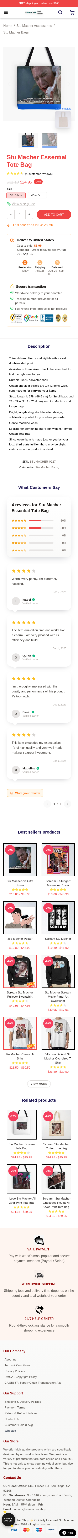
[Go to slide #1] (28, 140)
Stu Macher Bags (16, 32)
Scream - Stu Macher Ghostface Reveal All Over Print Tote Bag (56, 1202)
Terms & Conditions (17, 1365)
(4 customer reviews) (39, 173)
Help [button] (70, 1532)
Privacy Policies (15, 1371)
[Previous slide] (9, 84)
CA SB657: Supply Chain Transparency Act (33, 1382)
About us (10, 1359)
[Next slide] (68, 84)
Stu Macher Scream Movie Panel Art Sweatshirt (58, 996)
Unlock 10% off (8, 1520)
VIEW (20, 872)
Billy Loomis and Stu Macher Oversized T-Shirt (58, 1058)
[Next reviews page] (67, 804)
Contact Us (12, 1419)
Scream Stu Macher (58, 938)
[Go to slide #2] (50, 140)
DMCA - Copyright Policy (21, 1376)
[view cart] (72, 12)
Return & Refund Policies (21, 1413)
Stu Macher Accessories (34, 26)
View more (39, 1083)
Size (9, 188)
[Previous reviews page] (47, 804)
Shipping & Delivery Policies (23, 1401)
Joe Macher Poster (19, 938)
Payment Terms (15, 1407)
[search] (60, 12)
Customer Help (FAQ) (19, 1424)
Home (7, 26)
